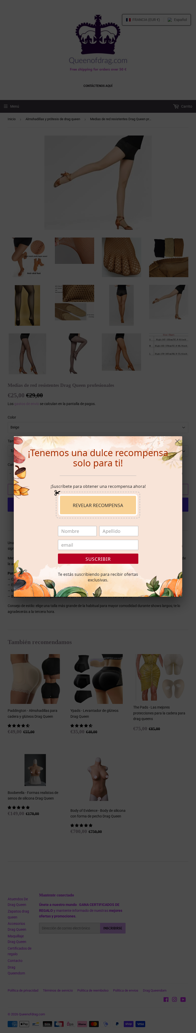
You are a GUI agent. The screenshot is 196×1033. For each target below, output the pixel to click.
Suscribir (98, 559)
